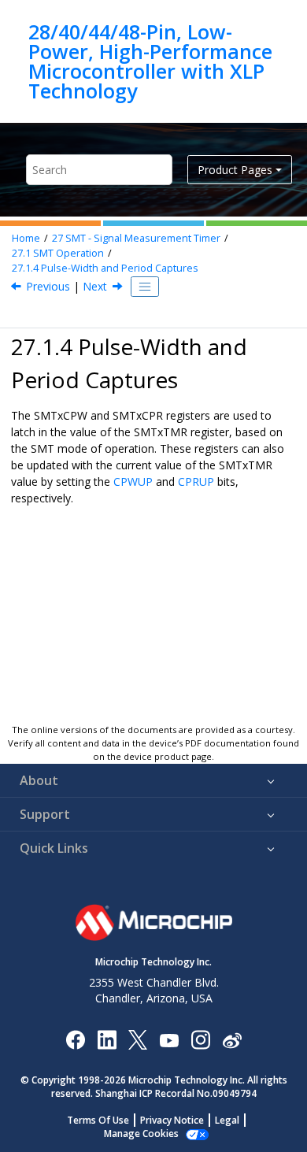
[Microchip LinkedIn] (107, 1039)
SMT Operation (58, 253)
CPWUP (133, 481)
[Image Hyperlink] (169, 1039)
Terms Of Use (98, 1120)
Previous (48, 286)
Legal (227, 1120)
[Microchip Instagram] (200, 1039)
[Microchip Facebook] (75, 1039)
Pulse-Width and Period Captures (105, 268)
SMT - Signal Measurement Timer (136, 238)
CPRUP (196, 481)
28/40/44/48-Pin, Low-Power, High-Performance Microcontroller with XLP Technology (150, 61)
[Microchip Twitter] (137, 1039)
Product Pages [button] (235, 169)
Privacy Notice (172, 1120)
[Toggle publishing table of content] (145, 286)
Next (95, 286)
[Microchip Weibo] (232, 1039)
